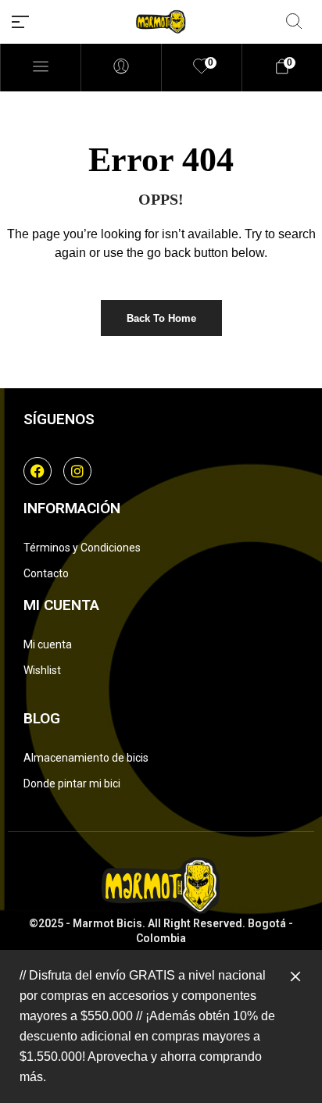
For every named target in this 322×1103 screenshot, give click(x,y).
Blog (41, 718)
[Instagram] (77, 471)
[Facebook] (37, 471)
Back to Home (161, 318)
